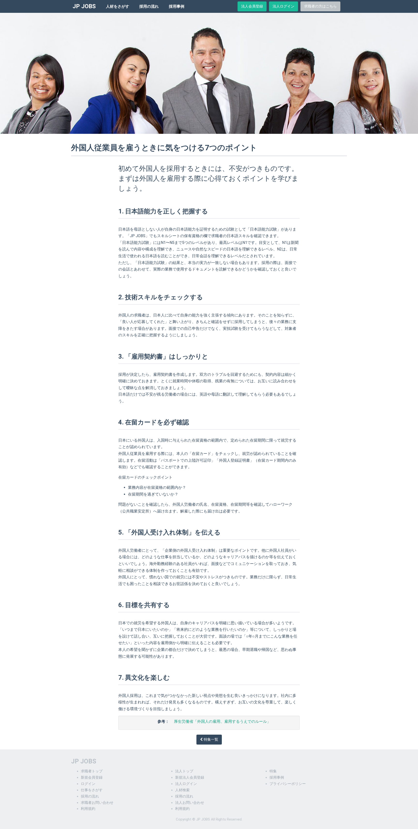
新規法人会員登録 (189, 777)
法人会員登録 (252, 6)
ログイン (88, 784)
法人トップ (184, 771)
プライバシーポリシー (287, 784)
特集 (273, 771)
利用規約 (88, 808)
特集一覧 (210, 739)
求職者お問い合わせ (97, 802)
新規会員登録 (92, 777)
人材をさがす (117, 6)
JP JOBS (84, 6)
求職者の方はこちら (320, 6)
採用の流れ (149, 6)
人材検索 (182, 790)
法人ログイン (283, 6)
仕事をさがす (92, 790)
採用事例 (176, 6)
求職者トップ (92, 771)
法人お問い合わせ (189, 802)
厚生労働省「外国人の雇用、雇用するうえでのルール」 (222, 721)
